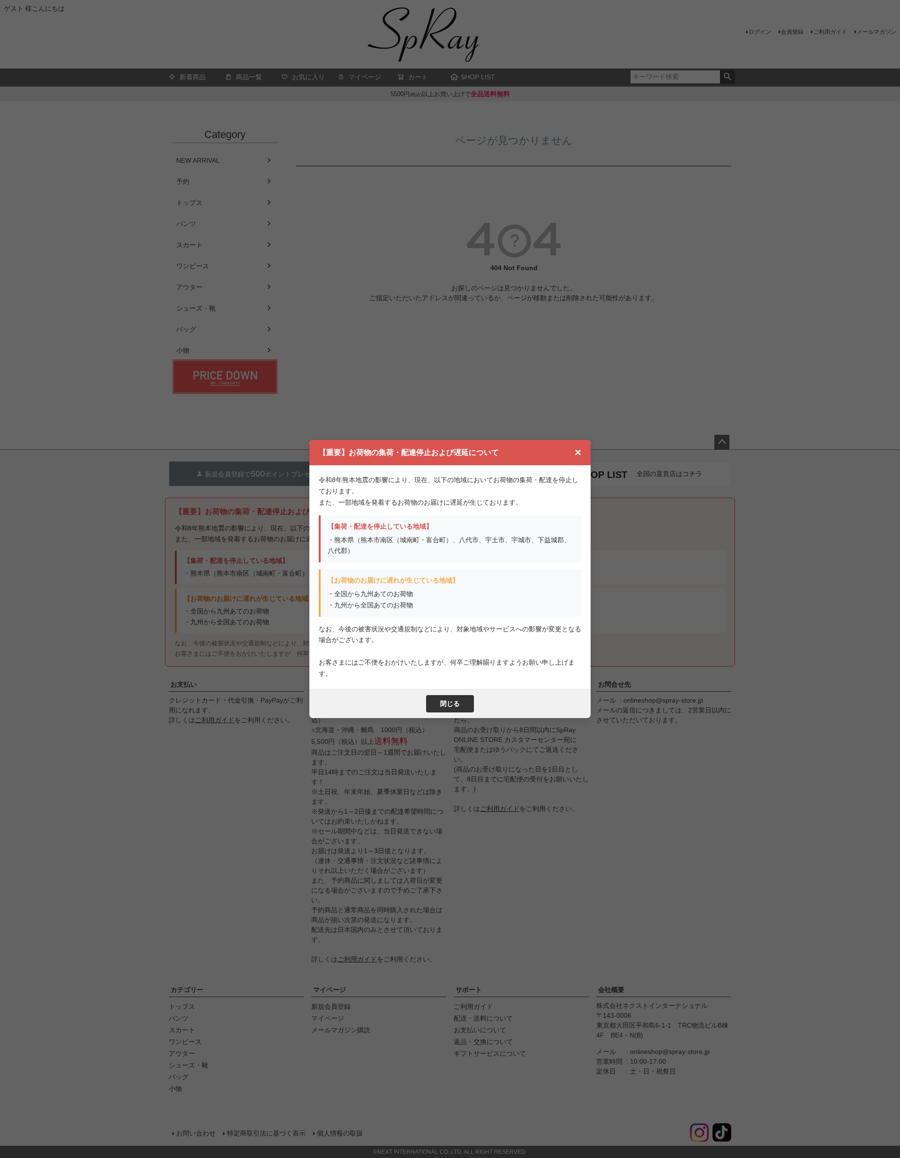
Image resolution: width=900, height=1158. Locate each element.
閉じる (450, 703)
